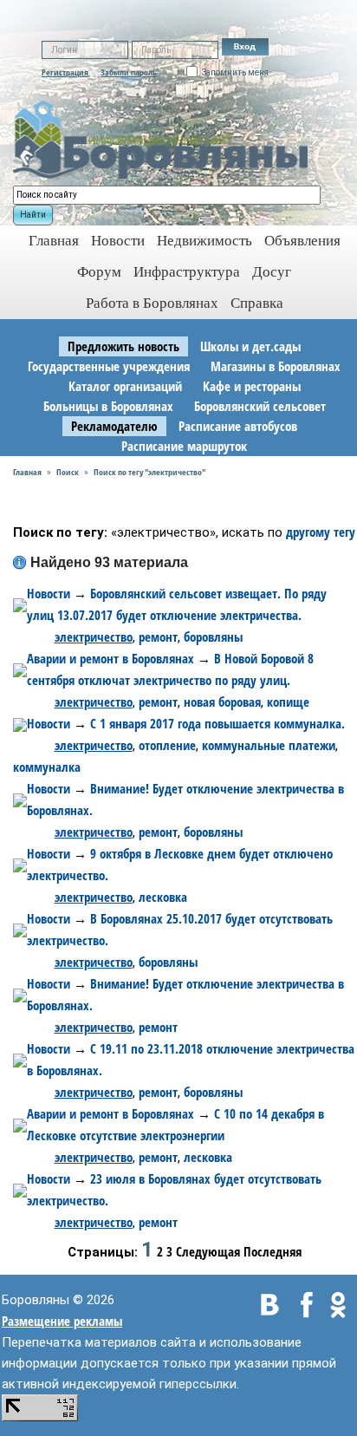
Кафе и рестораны (252, 386)
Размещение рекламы (62, 1320)
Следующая (208, 1251)
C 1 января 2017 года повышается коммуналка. (217, 723)
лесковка (163, 896)
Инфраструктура (186, 272)
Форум (99, 272)
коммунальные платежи (268, 745)
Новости (118, 240)
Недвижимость (204, 240)
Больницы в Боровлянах (108, 405)
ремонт (158, 636)
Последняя (272, 1251)
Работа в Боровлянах (152, 303)
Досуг (271, 272)
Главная (27, 472)
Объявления (302, 240)
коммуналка (47, 766)
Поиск (67, 472)
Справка (256, 303)
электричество (94, 636)
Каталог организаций (125, 386)
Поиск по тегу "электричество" (149, 472)
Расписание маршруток (184, 445)
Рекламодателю (114, 425)
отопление (167, 745)
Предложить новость (123, 346)
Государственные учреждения (109, 366)
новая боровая (222, 701)
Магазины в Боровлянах (276, 366)
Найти (33, 214)
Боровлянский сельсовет (260, 405)
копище (288, 701)
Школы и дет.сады (250, 346)
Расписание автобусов (237, 425)
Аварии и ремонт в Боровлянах (110, 658)
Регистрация (65, 72)
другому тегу (320, 531)
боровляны (213, 636)
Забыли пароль (129, 72)
